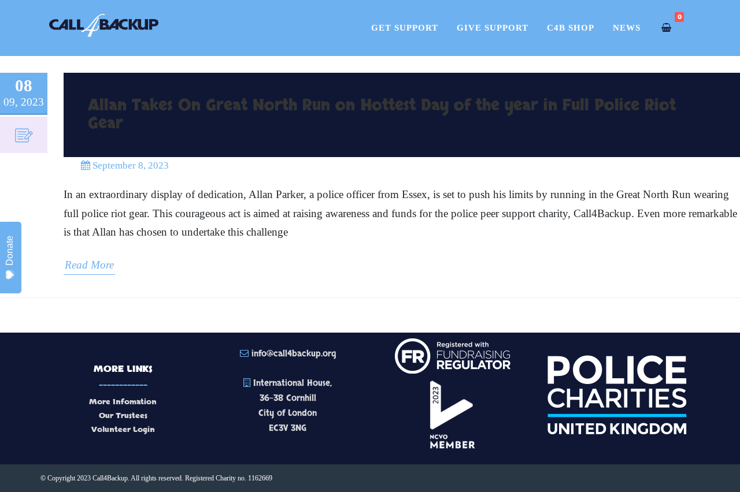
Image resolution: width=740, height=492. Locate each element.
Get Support (404, 27)
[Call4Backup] (103, 47)
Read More (89, 265)
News (627, 27)
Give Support (492, 27)
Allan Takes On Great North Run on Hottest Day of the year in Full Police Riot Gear (382, 114)
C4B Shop (570, 27)
